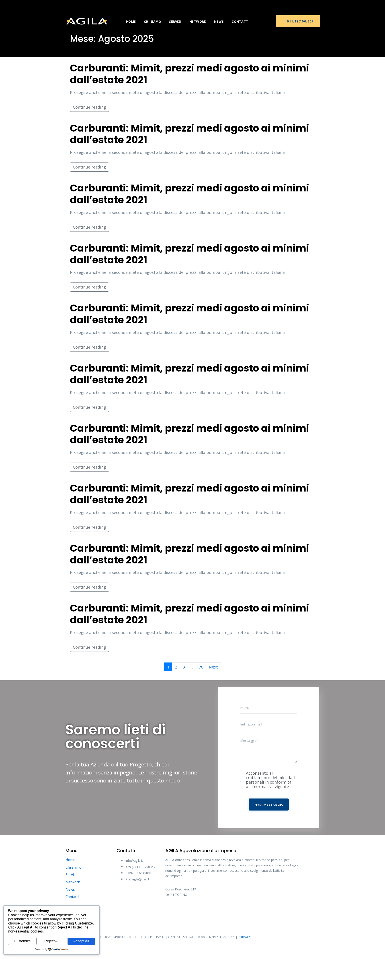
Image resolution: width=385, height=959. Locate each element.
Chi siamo (152, 21)
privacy (245, 937)
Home (131, 21)
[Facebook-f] (170, 909)
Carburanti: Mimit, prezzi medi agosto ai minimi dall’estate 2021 (189, 74)
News (219, 21)
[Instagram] (204, 909)
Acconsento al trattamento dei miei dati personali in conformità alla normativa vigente (270, 780)
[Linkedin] (221, 909)
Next (213, 667)
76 (201, 667)
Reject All (51, 941)
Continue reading (89, 107)
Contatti (240, 21)
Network (197, 21)
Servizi (175, 21)
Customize (22, 941)
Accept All (81, 941)
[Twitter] (187, 909)
